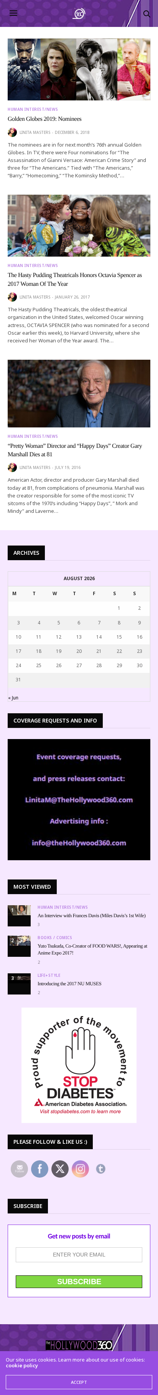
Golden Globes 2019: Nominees (44, 119)
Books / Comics (55, 937)
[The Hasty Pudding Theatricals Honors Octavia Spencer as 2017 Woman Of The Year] (79, 226)
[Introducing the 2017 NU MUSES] (19, 978)
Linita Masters (35, 132)
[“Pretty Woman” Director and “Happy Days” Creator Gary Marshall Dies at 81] (79, 393)
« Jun (13, 697)
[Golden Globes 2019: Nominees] (79, 69)
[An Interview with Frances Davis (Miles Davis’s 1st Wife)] (19, 910)
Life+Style (49, 975)
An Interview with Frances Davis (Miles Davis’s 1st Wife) (91, 915)
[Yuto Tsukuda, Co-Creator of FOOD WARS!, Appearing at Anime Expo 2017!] (19, 941)
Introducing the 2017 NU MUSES (69, 983)
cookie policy (22, 1365)
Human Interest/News (33, 109)
